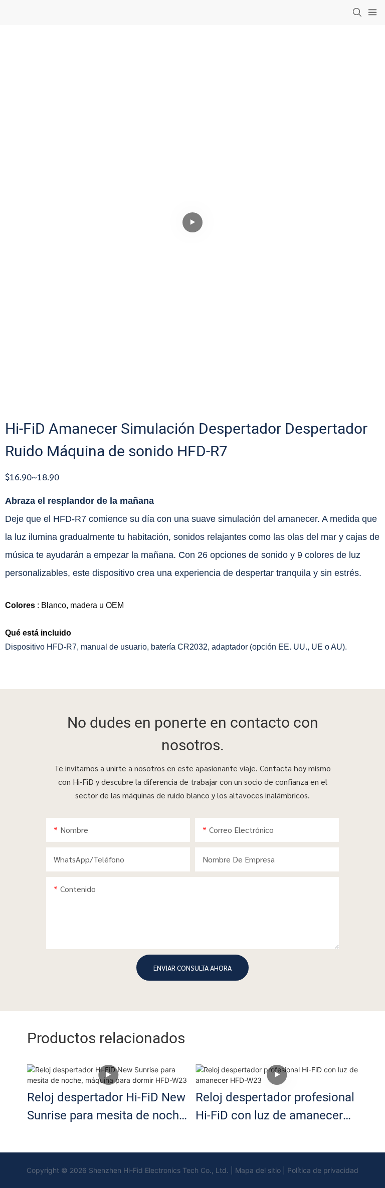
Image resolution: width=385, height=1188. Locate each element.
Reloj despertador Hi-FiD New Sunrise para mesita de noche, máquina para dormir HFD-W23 (107, 1107)
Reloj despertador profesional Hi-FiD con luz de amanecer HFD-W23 (275, 1107)
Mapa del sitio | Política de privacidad (296, 1170)
